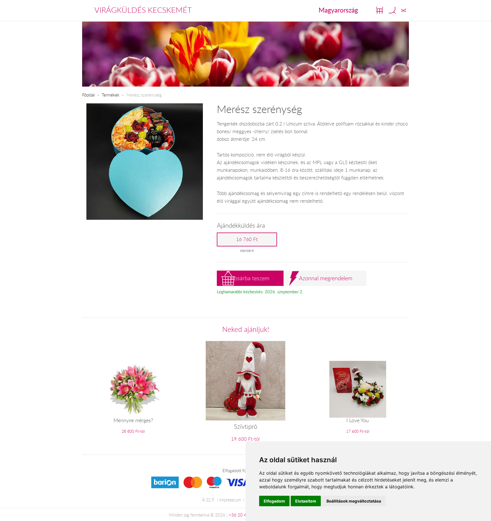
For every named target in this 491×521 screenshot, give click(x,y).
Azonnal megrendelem (325, 278)
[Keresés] (392, 10)
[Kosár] (379, 10)
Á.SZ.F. (208, 500)
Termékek (110, 95)
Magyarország (338, 10)
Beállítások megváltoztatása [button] (353, 501)
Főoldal (88, 95)
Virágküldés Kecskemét (143, 10)
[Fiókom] (403, 10)
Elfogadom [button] (274, 501)
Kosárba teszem (250, 278)
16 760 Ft (247, 239)
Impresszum (230, 500)
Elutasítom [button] (305, 501)
